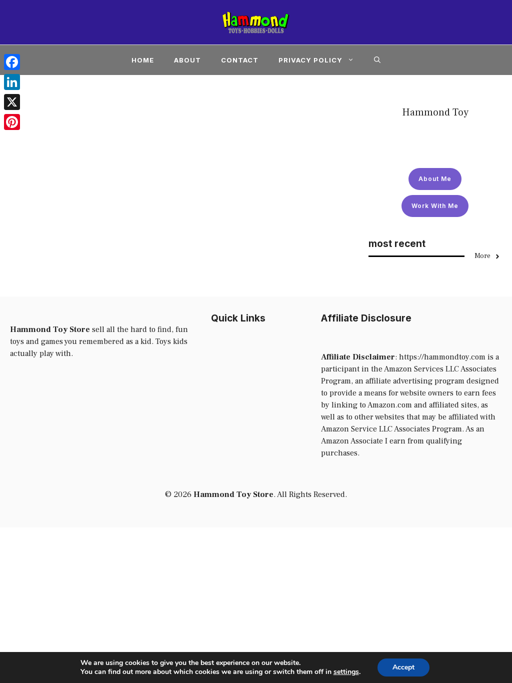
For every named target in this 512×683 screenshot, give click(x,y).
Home (143, 60)
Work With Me (435, 206)
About (187, 60)
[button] (377, 60)
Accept (403, 667)
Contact (239, 60)
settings (346, 672)
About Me (435, 178)
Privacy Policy (310, 60)
